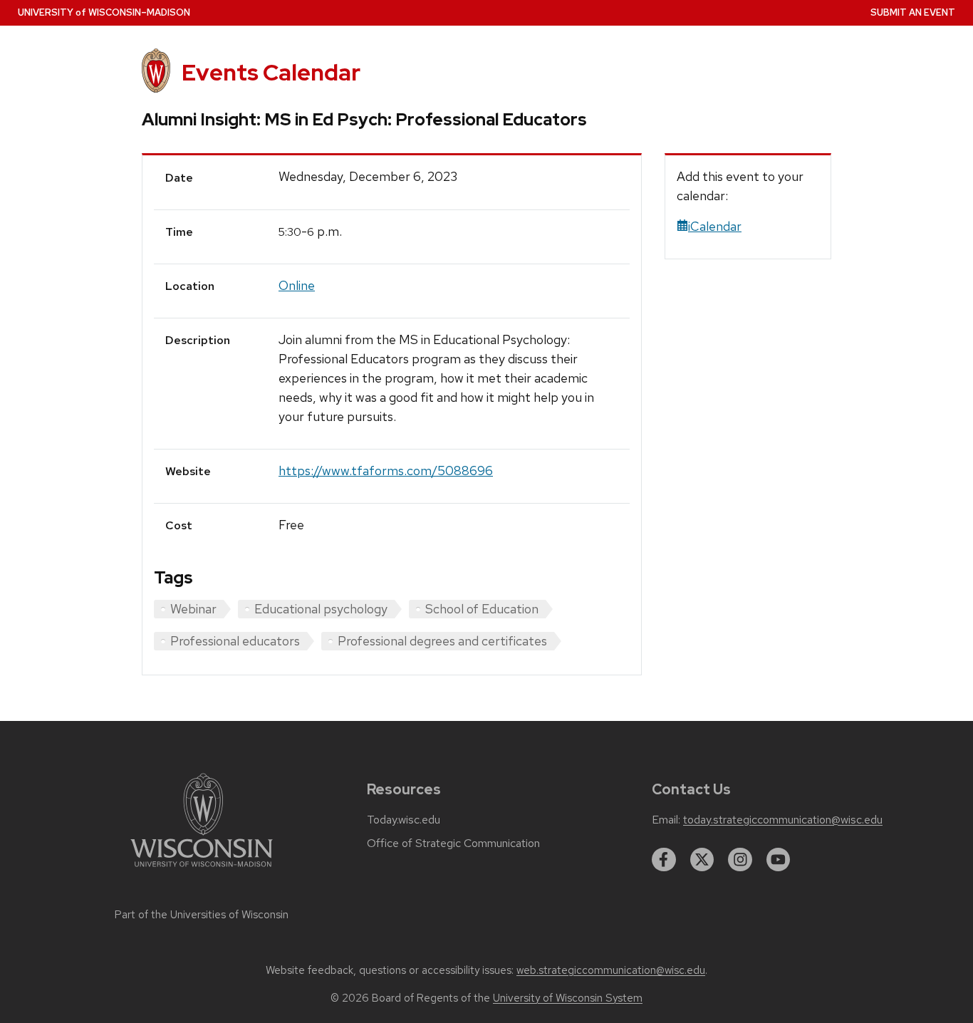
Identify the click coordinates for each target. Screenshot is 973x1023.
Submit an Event (912, 12)
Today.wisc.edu (403, 820)
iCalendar (715, 226)
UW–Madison (104, 12)
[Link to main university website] (201, 869)
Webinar (193, 609)
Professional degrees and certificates (442, 641)
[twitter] (702, 860)
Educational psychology (320, 609)
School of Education (481, 609)
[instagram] (740, 860)
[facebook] (664, 860)
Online (297, 285)
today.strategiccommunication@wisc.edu (783, 820)
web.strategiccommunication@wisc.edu (610, 970)
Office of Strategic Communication (453, 843)
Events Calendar (271, 72)
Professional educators (235, 641)
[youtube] (778, 860)
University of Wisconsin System (567, 998)
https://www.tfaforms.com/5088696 (386, 470)
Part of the (201, 915)
